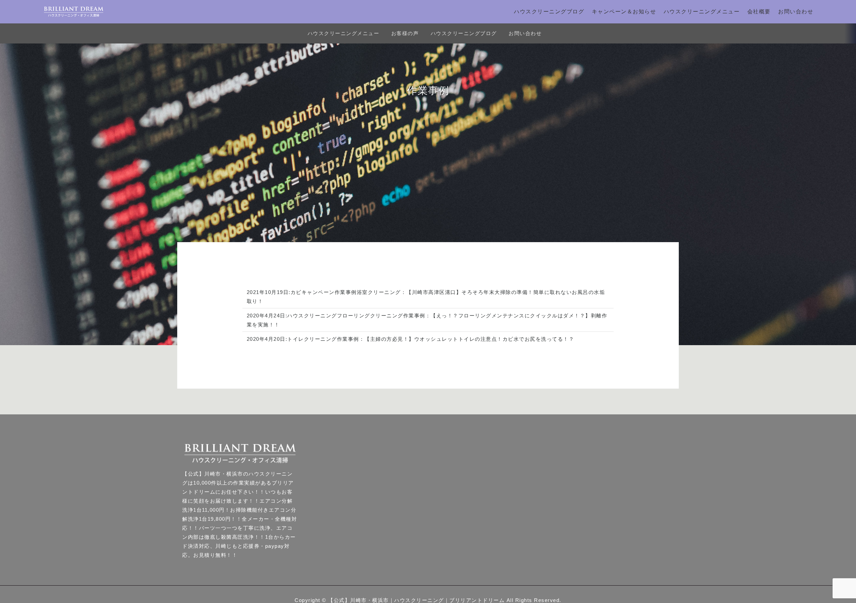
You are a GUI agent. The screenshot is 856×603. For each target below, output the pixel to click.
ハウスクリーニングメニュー (702, 11)
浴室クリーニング (379, 292)
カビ (296, 292)
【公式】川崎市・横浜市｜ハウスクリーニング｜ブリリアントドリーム (416, 600)
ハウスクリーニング (312, 315)
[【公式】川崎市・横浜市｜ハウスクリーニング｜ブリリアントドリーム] (73, 12)
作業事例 (346, 292)
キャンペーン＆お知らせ (624, 11)
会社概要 (759, 11)
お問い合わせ (795, 11)
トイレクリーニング (312, 339)
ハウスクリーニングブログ (549, 11)
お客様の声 (405, 33)
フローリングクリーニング (370, 315)
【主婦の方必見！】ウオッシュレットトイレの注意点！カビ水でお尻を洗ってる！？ (469, 339)
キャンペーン (318, 292)
